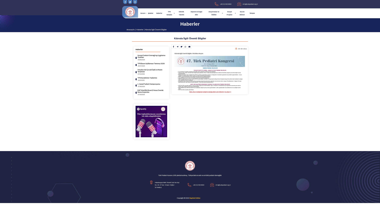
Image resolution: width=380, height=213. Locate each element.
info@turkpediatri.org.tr (250, 4)
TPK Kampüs (169, 13)
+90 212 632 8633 (225, 4)
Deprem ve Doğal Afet (196, 13)
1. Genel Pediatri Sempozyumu (149, 84)
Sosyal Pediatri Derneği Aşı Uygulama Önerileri (151, 56)
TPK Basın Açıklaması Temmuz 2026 (151, 63)
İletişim (252, 13)
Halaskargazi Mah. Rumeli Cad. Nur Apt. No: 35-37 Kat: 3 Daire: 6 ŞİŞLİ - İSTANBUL (167, 185)
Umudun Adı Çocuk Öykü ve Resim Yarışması (150, 70)
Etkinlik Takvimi (181, 13)
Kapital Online (195, 198)
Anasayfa (131, 30)
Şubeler (150, 13)
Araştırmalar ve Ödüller (214, 13)
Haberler (159, 13)
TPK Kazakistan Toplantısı (147, 78)
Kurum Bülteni (242, 13)
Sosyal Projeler (229, 13)
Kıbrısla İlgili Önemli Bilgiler (156, 30)
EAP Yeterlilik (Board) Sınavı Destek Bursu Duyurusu (150, 91)
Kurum (143, 13)
